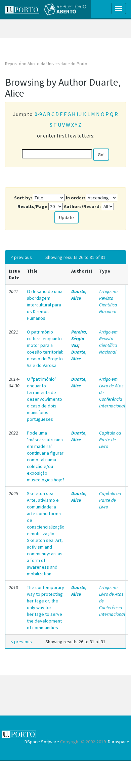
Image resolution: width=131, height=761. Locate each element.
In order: (75, 198)
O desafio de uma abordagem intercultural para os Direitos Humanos (44, 304)
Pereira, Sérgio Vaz (79, 338)
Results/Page (32, 206)
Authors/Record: (82, 206)
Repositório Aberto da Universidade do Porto (46, 64)
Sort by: (23, 198)
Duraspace (118, 742)
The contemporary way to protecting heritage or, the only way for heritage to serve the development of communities (45, 607)
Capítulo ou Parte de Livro (110, 439)
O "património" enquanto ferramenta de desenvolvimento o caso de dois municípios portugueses (44, 399)
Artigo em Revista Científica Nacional (108, 301)
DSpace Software (42, 742)
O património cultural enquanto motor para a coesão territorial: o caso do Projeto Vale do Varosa (45, 348)
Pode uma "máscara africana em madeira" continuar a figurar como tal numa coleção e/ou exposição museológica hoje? (45, 456)
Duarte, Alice (79, 294)
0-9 (38, 114)
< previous (21, 257)
